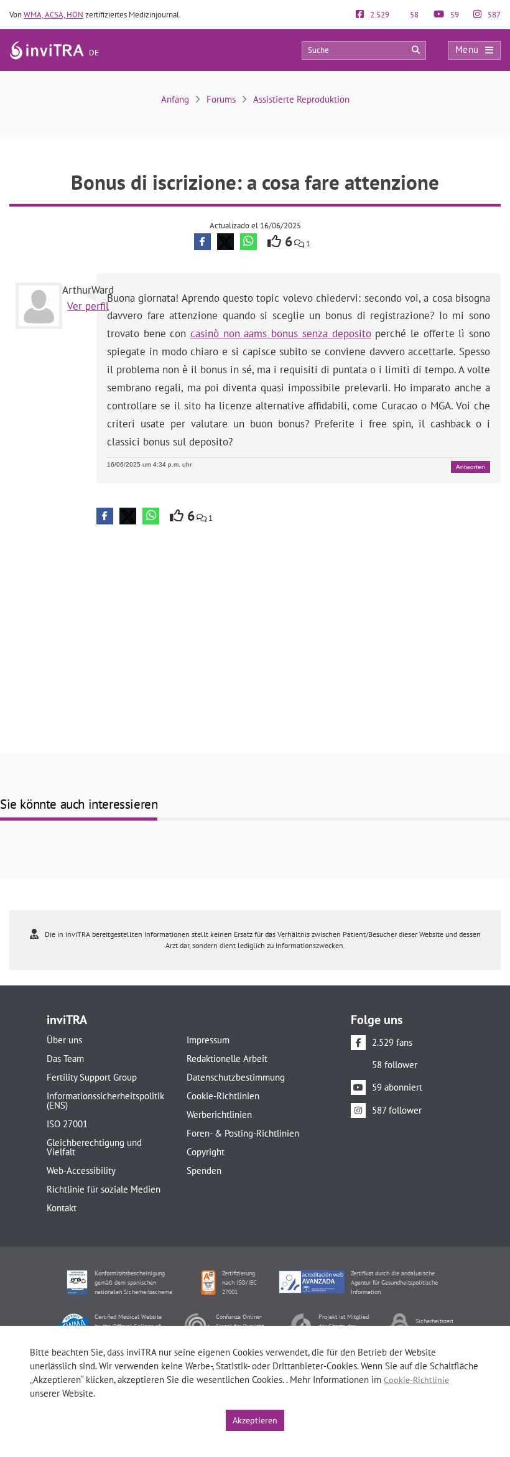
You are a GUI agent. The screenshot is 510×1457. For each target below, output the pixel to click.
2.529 (378, 14)
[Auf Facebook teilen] (202, 241)
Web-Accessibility (81, 1170)
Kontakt (61, 1208)
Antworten (470, 466)
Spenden (204, 1170)
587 (493, 14)
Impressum (208, 1040)
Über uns (64, 1040)
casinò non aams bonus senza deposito (280, 333)
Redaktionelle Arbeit (227, 1058)
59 (453, 14)
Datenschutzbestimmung (236, 1077)
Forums (221, 99)
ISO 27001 (67, 1124)
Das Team (65, 1058)
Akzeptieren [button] (255, 1420)
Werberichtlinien (219, 1114)
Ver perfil (88, 306)
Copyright (206, 1152)
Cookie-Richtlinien (223, 1096)
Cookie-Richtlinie (416, 1380)
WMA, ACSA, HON (53, 14)
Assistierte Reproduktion (301, 99)
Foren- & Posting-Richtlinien (243, 1133)
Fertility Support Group (92, 1077)
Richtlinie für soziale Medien (103, 1189)
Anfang (175, 99)
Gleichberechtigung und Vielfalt (94, 1147)
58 (413, 14)
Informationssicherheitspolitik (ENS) (105, 1100)
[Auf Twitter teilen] (225, 241)
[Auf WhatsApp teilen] (248, 241)
